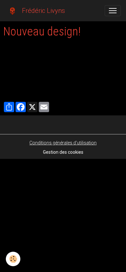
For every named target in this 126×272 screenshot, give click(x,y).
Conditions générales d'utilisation (63, 142)
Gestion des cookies (63, 152)
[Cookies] (13, 259)
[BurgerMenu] (113, 10)
